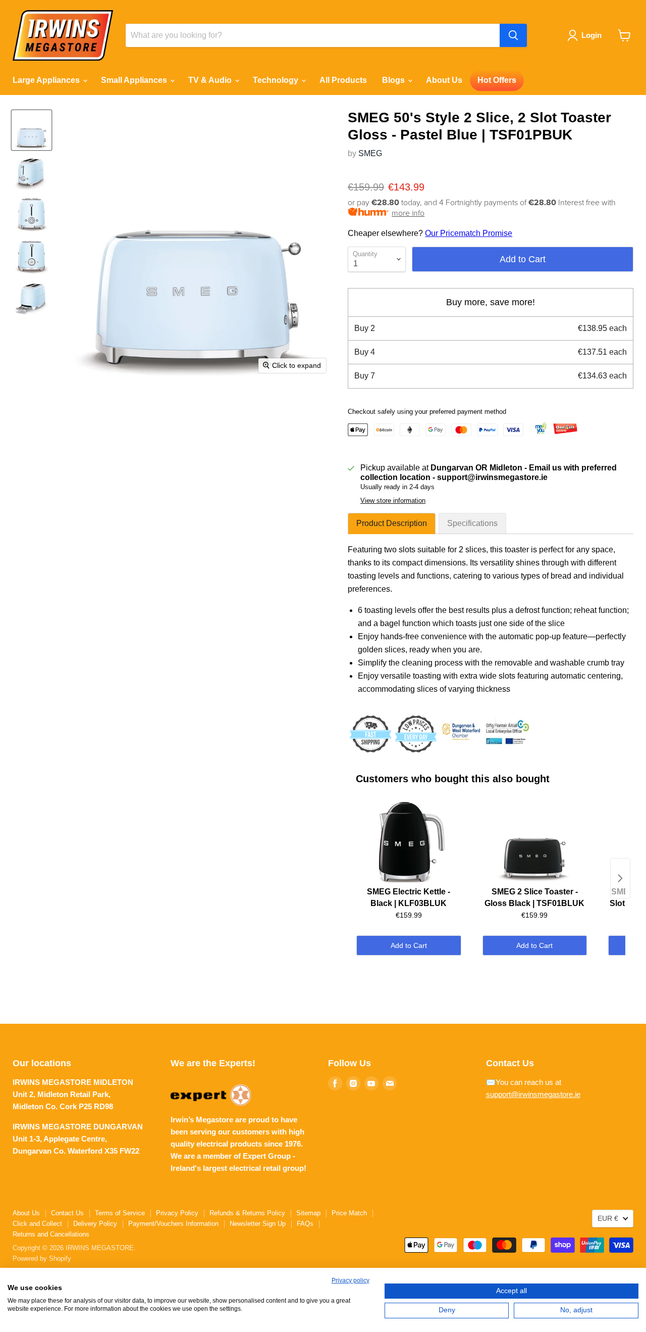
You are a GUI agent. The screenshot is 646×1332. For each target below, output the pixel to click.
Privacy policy (350, 1280)
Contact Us (67, 1213)
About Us (444, 80)
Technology (276, 80)
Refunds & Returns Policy (247, 1213)
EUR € (608, 1218)
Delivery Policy (95, 1223)
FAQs (305, 1223)
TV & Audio (211, 80)
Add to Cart (409, 945)
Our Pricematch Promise (468, 233)
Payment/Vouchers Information (173, 1223)
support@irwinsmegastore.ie (533, 1094)
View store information (392, 500)
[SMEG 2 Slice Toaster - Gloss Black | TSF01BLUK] (534, 841)
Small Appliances (135, 80)
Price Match (349, 1213)
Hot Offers (496, 80)
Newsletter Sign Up (258, 1223)
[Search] (513, 35)
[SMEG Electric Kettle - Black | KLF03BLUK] (408, 841)
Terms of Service (120, 1213)
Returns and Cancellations (51, 1234)
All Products (343, 80)
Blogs (394, 80)
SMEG (370, 153)
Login (591, 35)
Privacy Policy (177, 1213)
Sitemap (308, 1213)
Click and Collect (37, 1223)
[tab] (392, 523)
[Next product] (620, 878)
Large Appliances (47, 80)
